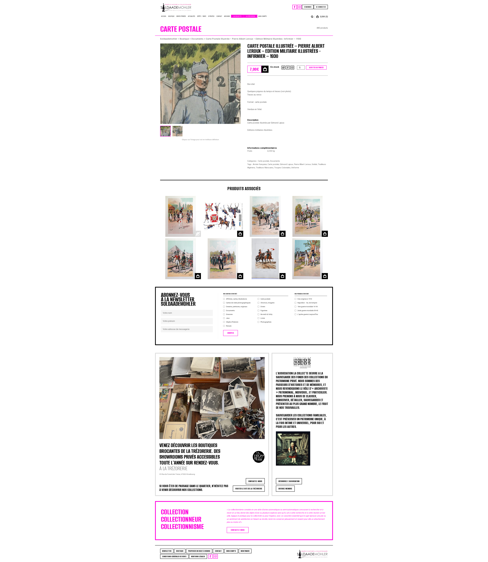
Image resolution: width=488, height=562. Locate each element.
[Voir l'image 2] (177, 131)
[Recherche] (312, 16)
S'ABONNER (307, 7)
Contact (219, 16)
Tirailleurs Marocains (264, 167)
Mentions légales (198, 556)
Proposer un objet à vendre (199, 551)
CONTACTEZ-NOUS (255, 481)
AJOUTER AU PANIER (316, 67)
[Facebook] (294, 7)
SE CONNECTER (321, 7)
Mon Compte (262, 16)
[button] (200, 83)
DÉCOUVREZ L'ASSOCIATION (288, 481)
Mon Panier (245, 551)
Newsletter (166, 551)
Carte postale (263, 161)
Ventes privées (181, 16)
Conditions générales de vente (174, 556)
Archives (227, 16)
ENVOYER (230, 333)
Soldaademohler (168, 39)
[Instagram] (299, 7)
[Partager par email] (283, 67)
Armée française (260, 164)
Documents (197, 39)
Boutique (171, 16)
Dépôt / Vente (201, 16)
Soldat (314, 164)
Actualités (191, 16)
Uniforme (295, 167)
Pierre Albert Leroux (302, 164)
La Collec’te (237, 16)
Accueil (163, 16)
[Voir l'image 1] (165, 131)
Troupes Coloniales (282, 167)
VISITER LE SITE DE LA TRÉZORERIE (248, 488)
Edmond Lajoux (286, 164)
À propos (211, 16)
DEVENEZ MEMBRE (285, 488)
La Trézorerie (250, 16)
